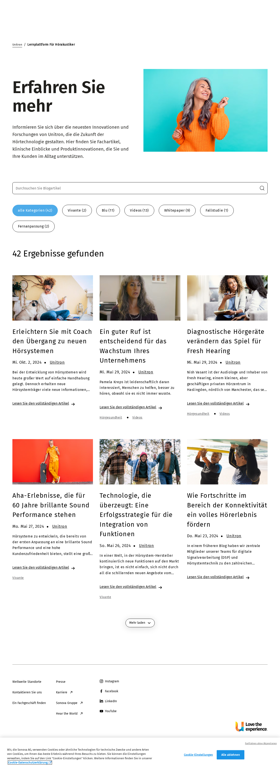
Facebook (111, 691)
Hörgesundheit (111, 417)
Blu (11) (108, 210)
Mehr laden (137, 623)
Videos (137, 417)
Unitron (57, 362)
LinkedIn (111, 701)
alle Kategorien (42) (35, 210)
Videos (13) (139, 210)
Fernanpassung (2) (33, 226)
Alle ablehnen (230, 754)
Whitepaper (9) (177, 210)
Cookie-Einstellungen (198, 754)
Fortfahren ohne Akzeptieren (261, 743)
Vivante (18, 578)
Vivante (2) (77, 210)
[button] (262, 188)
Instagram (112, 681)
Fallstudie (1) (217, 210)
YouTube (111, 711)
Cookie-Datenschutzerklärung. (28, 762)
